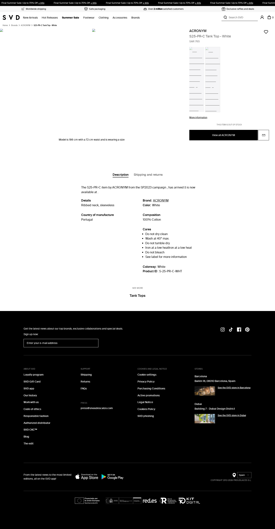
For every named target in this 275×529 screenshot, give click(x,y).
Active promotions (149, 395)
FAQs (84, 388)
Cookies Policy (146, 409)
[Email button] (263, 135)
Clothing (104, 17)
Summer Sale (70, 17)
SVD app (29, 388)
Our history (30, 395)
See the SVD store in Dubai (232, 415)
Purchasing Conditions (151, 388)
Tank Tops (137, 296)
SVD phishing (146, 416)
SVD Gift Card (32, 381)
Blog (26, 436)
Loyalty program (34, 374)
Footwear (88, 17)
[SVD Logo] (11, 17)
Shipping (86, 374)
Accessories (120, 17)
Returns (85, 381)
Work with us (31, 402)
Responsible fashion (36, 416)
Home (5, 25)
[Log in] (262, 17)
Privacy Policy (146, 381)
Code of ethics (32, 409)
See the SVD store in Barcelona (234, 387)
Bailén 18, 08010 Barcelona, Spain (215, 381)
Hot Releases (50, 17)
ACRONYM (25, 25)
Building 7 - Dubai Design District (215, 408)
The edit (28, 443)
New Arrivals (30, 17)
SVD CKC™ (30, 429)
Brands (135, 17)
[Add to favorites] (266, 32)
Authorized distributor (37, 423)
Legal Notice (145, 402)
